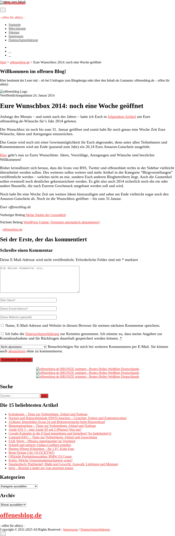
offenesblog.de (20, 62)
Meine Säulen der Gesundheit (46, 215)
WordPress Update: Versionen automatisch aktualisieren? (61, 222)
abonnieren (16, 351)
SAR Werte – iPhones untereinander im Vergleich (42, 441)
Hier (3, 155)
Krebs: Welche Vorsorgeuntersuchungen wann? (41, 460)
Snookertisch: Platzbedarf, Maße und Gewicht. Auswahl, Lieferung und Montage (63, 464)
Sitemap (14, 32)
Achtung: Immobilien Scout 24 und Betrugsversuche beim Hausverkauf (57, 422)
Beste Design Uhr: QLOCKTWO (31, 452)
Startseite (15, 24)
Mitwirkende (17, 28)
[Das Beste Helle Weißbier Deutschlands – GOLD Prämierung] (87, 369)
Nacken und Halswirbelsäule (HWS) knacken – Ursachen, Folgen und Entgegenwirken (68, 418)
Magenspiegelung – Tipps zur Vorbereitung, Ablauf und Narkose (52, 426)
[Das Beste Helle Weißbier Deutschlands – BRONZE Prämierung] (87, 376)
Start (3, 62)
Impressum (16, 36)
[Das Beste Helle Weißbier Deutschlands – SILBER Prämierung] (87, 373)
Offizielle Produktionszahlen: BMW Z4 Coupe (40, 456)
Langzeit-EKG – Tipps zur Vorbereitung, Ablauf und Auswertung (53, 437)
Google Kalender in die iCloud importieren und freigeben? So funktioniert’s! (60, 433)
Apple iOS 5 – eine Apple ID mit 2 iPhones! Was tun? (45, 429)
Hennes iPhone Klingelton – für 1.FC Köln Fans (41, 449)
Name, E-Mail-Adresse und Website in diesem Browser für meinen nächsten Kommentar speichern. (82, 325)
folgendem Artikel (122, 116)
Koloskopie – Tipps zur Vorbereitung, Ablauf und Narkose (48, 414)
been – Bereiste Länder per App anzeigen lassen (41, 468)
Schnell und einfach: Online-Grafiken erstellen (40, 445)
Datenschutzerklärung (23, 40)
